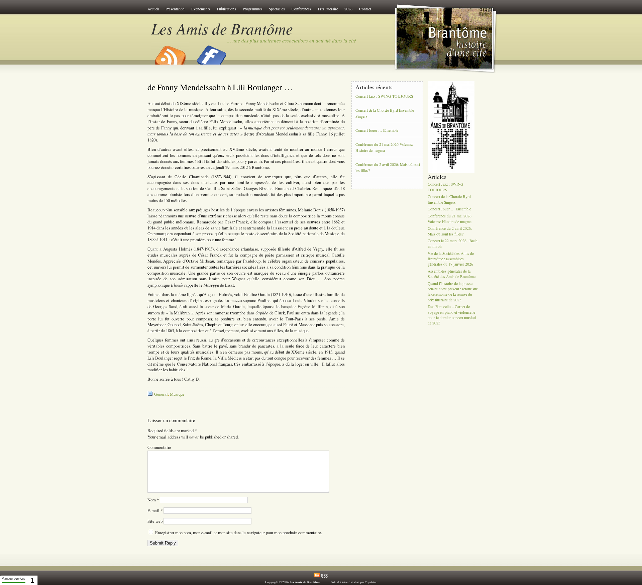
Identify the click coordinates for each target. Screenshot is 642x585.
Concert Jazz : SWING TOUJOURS (384, 96)
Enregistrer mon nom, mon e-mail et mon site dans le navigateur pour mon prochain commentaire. (238, 532)
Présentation (175, 8)
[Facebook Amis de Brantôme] (211, 53)
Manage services (13, 578)
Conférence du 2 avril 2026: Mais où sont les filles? (387, 167)
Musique (177, 394)
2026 (348, 8)
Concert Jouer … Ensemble (376, 130)
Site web (155, 521)
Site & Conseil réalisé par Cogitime (354, 582)
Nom (153, 500)
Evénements (200, 8)
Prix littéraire (328, 8)
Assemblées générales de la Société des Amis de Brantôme (451, 274)
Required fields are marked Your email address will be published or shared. (193, 434)
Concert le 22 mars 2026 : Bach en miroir (452, 243)
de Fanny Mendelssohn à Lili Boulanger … (220, 87)
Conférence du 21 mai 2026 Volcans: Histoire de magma (384, 147)
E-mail (155, 510)
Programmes (252, 8)
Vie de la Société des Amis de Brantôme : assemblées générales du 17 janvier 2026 (451, 259)
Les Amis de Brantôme (222, 28)
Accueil (153, 8)
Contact (365, 8)
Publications (226, 8)
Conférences (301, 8)
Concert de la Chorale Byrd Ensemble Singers (384, 113)
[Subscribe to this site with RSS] (169, 53)
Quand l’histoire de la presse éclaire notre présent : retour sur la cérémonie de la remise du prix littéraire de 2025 (452, 291)
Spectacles (277, 8)
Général (161, 394)
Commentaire (159, 447)
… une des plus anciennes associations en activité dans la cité (291, 40)
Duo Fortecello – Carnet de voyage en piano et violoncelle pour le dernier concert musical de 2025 (452, 315)
